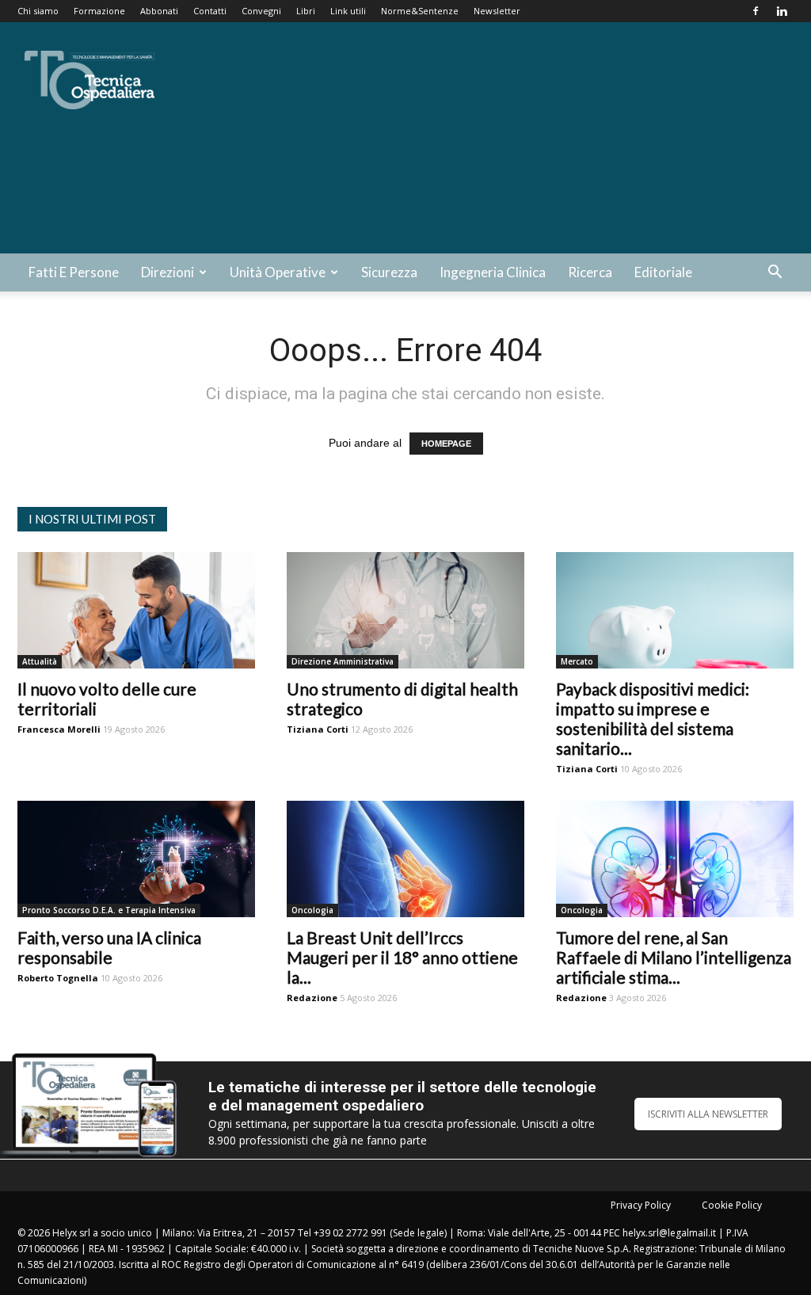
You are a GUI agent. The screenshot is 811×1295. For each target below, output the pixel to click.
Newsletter (497, 11)
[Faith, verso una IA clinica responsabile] (136, 859)
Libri (305, 11)
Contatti (210, 11)
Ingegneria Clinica (493, 272)
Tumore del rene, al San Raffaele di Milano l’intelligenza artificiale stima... (673, 957)
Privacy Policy (641, 1205)
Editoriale (663, 272)
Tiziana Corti (317, 729)
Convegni (261, 11)
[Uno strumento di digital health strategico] (405, 610)
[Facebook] (755, 11)
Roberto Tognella (57, 978)
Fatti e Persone (74, 272)
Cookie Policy (732, 1205)
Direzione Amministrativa (342, 661)
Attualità (39, 661)
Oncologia (312, 910)
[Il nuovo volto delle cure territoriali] (136, 610)
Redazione (312, 998)
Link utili (348, 11)
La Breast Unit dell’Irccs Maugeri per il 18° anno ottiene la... (402, 957)
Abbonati (159, 11)
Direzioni (167, 272)
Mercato (577, 661)
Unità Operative (278, 272)
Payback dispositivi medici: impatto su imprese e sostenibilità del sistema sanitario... (652, 718)
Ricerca (590, 272)
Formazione (99, 11)
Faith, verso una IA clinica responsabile (109, 947)
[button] (775, 273)
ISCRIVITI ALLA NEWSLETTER (708, 1114)
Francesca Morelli (59, 729)
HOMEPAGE (446, 443)
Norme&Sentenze (420, 11)
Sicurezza (389, 272)
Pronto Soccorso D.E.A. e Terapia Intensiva (109, 910)
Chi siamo (38, 11)
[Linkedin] (782, 11)
